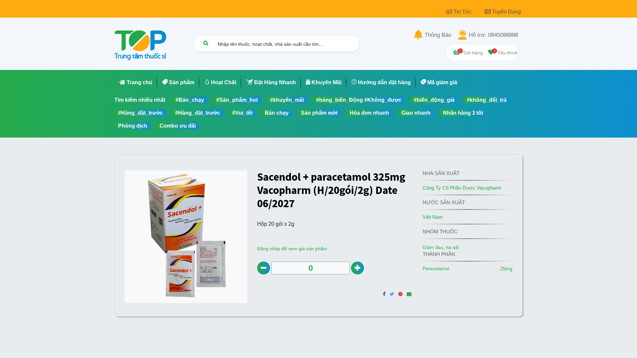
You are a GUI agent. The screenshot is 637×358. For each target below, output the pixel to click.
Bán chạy (277, 113)
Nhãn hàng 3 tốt (463, 113)
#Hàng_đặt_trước (140, 113)
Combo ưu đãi (178, 126)
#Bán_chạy (190, 100)
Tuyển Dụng (506, 12)
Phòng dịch (132, 126)
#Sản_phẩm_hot (237, 100)
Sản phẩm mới (319, 113)
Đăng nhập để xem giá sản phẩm (292, 248)
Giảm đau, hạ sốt (441, 247)
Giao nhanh (416, 113)
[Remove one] (263, 268)
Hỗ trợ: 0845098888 (493, 35)
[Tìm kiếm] (205, 42)
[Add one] (357, 268)
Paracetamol (436, 268)
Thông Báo (438, 35)
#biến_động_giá (434, 100)
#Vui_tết (242, 113)
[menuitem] (135, 82)
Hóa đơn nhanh (369, 113)
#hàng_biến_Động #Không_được (358, 100)
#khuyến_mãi (287, 100)
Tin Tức (463, 12)
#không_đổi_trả (487, 100)
